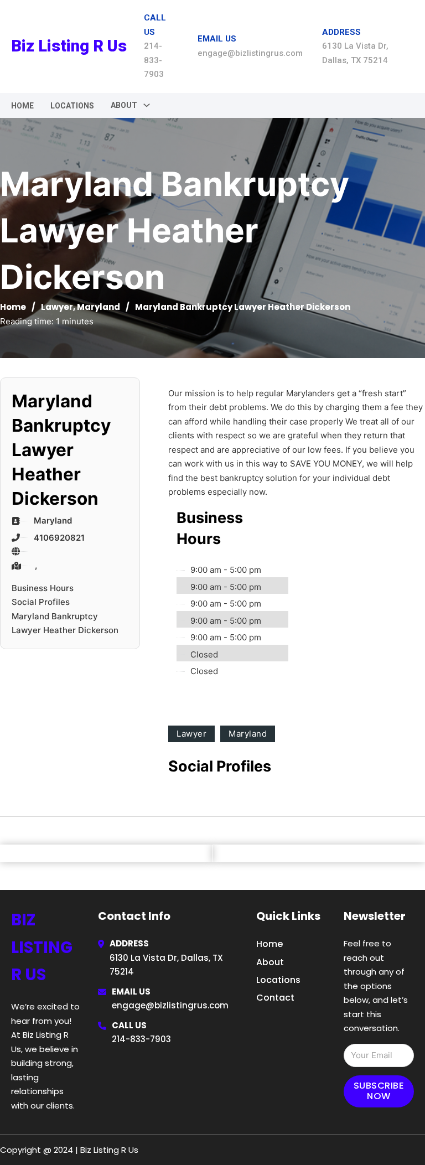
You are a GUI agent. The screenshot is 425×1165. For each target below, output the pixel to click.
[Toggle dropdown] (147, 105)
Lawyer (57, 307)
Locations (72, 105)
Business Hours (43, 588)
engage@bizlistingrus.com (170, 1005)
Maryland (98, 307)
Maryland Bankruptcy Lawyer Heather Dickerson (65, 623)
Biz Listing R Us (69, 46)
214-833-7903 (141, 1039)
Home (22, 105)
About (270, 962)
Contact (275, 997)
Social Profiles (41, 602)
